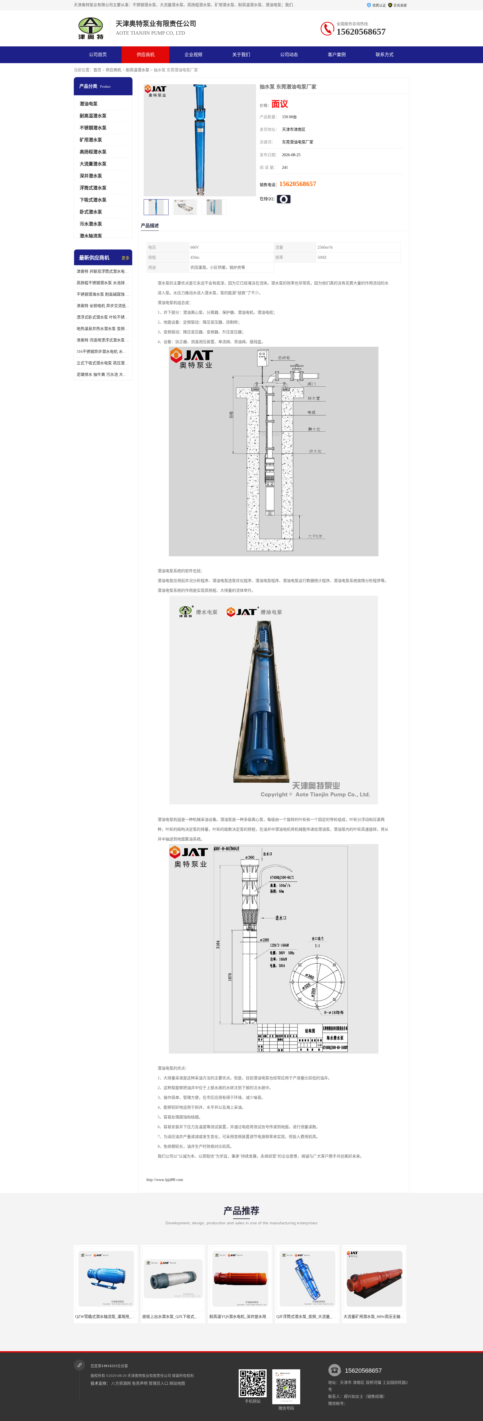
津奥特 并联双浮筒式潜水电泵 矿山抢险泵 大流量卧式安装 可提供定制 (103, 271)
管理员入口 (158, 1383)
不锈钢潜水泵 (93, 127)
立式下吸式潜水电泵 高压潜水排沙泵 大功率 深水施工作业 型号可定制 (103, 363)
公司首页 (98, 54)
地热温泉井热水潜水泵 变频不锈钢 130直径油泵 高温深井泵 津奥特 (103, 329)
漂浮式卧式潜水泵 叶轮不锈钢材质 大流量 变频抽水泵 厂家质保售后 (103, 317)
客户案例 (337, 54)
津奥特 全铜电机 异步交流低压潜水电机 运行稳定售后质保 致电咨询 (103, 306)
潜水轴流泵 (91, 236)
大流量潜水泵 (93, 163)
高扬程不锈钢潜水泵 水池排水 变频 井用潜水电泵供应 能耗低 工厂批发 (103, 283)
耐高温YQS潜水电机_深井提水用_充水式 (177, 1317)
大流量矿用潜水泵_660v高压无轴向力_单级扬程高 (319, 1317)
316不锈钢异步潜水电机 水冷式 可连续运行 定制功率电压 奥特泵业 (103, 352)
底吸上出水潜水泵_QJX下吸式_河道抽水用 (112, 1317)
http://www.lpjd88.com (164, 1180)
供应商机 (146, 54)
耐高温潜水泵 (137, 70)
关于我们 (241, 54)
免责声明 (140, 1383)
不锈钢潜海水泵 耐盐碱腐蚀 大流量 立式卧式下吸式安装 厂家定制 (103, 294)
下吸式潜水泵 (93, 200)
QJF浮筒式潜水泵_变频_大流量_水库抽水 (244, 1317)
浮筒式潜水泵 (93, 188)
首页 (97, 70)
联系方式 (385, 54)
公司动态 (289, 54)
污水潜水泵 (91, 224)
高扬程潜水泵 (93, 151)
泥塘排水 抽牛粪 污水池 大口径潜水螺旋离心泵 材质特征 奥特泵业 (103, 374)
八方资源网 (121, 1383)
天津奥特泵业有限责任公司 (149, 1376)
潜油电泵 (89, 103)
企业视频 (193, 54)
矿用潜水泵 (91, 139)
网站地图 (177, 1383)
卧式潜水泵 (91, 212)
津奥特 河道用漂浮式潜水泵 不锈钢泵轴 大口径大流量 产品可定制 (103, 340)
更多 (125, 258)
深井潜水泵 (91, 176)
